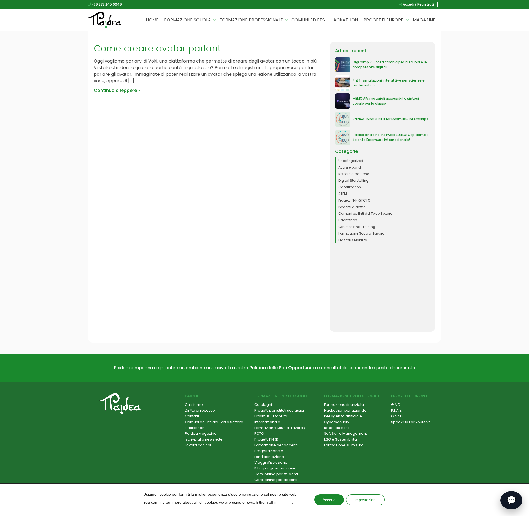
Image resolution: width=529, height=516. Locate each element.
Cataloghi (263, 404)
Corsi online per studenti (276, 474)
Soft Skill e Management (345, 433)
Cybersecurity (336, 422)
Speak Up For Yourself (410, 422)
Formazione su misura (344, 445)
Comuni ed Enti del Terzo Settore (365, 213)
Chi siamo (194, 404)
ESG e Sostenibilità (340, 439)
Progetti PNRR (266, 439)
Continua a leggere (115, 90)
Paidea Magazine (201, 433)
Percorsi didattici (352, 207)
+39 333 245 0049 (106, 4)
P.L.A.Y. (396, 410)
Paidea (191, 396)
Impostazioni (365, 500)
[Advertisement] (382, 287)
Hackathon (344, 20)
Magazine (424, 20)
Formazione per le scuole (281, 396)
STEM (342, 193)
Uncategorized (350, 160)
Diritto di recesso (200, 410)
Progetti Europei (383, 20)
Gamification (349, 187)
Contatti (192, 416)
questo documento (394, 368)
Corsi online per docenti (275, 479)
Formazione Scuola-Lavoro (361, 233)
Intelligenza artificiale (343, 416)
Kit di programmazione (275, 468)
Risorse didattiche (353, 174)
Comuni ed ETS (308, 20)
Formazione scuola (187, 20)
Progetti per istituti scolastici (279, 410)
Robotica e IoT (337, 427)
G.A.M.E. (397, 416)
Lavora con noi (198, 445)
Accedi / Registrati (418, 4)
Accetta (329, 500)
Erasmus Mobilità (352, 240)
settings (285, 502)
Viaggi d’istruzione (270, 462)
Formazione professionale (251, 20)
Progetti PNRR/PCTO (354, 200)
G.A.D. (396, 404)
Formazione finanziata (344, 404)
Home (152, 20)
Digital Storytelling (353, 180)
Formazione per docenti (276, 445)
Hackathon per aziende (345, 410)
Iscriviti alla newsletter (204, 439)
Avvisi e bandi (350, 167)
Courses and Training (356, 226)
